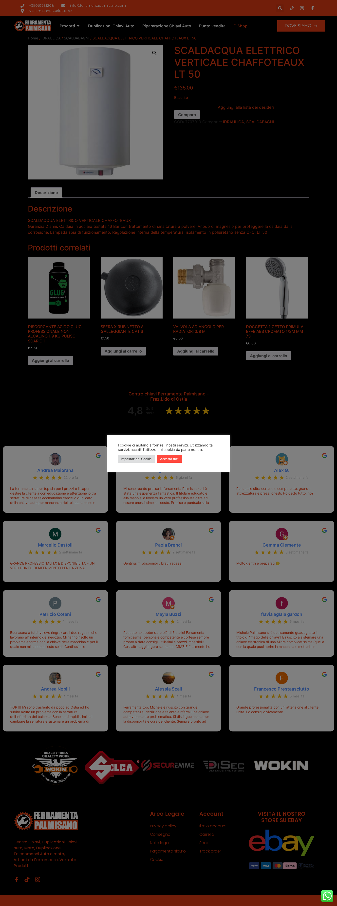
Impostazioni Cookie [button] (136, 459)
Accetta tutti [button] (169, 459)
